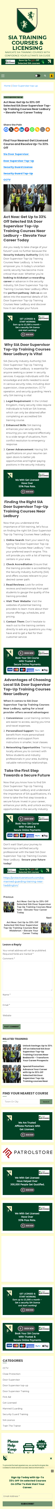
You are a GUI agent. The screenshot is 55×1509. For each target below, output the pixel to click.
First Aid (7, 1397)
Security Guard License (18, 167)
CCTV (7, 179)
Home (7, 86)
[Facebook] (6, 129)
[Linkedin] (21, 129)
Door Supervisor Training (16, 1391)
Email (6, 1005)
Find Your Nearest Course (25, 1093)
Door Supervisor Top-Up (18, 160)
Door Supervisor (11, 1380)
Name (7, 994)
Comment (9, 958)
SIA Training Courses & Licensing (27, 42)
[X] (11, 129)
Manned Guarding (12, 1408)
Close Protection (11, 1374)
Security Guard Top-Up (18, 173)
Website (7, 1015)
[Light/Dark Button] (37, 75)
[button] (51, 1458)
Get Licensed (52, 76)
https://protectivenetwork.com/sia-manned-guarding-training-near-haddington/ (23, 881)
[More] (47, 129)
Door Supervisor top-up (25, 86)
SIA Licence (9, 1420)
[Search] (45, 75)
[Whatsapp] (32, 129)
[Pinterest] (27, 129)
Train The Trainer (12, 1426)
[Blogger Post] (42, 129)
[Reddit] (16, 129)
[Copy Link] (37, 129)
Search (46, 1102)
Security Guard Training (15, 1414)
